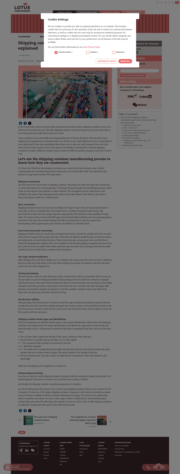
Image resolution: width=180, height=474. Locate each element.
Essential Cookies (65, 52)
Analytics (93, 52)
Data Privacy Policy (91, 47)
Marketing (120, 52)
